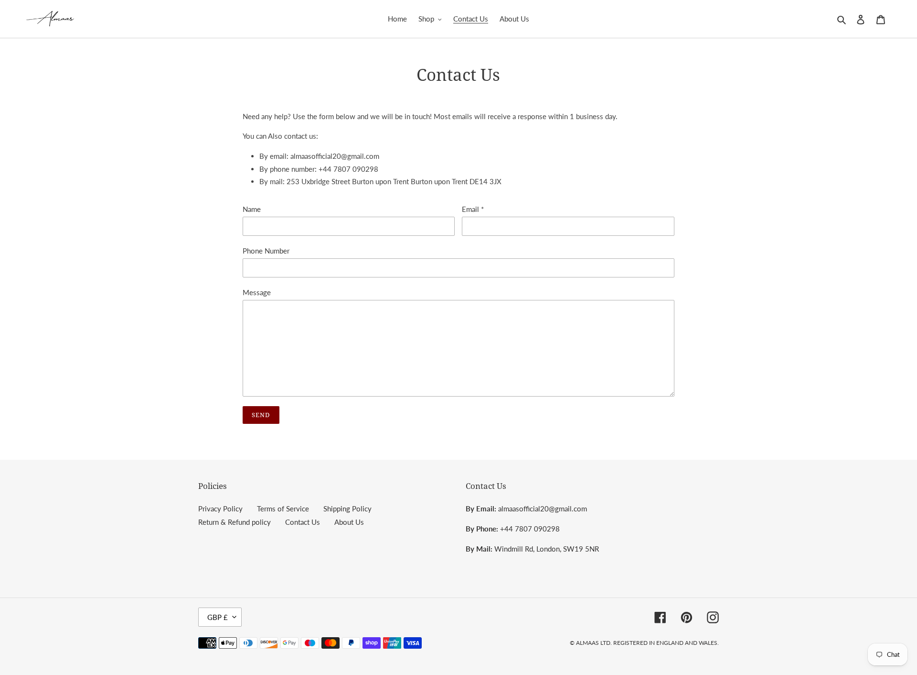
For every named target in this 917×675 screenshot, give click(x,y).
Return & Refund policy (234, 522)
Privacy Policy (220, 508)
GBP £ (217, 617)
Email (473, 209)
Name (252, 209)
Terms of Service (283, 508)
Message (257, 292)
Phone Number (266, 250)
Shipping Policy (347, 508)
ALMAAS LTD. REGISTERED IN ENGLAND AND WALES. (647, 642)
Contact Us (302, 522)
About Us (349, 522)
